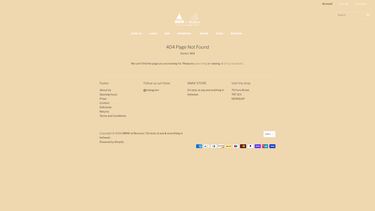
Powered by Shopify (112, 141)
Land (153, 33)
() (343, 3)
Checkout (361, 3)
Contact (105, 102)
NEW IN (136, 33)
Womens (184, 33)
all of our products (232, 63)
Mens (204, 33)
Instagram (152, 90)
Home (184, 53)
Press (103, 98)
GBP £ (268, 134)
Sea (167, 33)
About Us (105, 90)
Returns (104, 111)
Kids (219, 33)
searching (201, 63)
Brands (236, 33)
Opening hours (108, 94)
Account (327, 3)
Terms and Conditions (113, 115)
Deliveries (105, 107)
